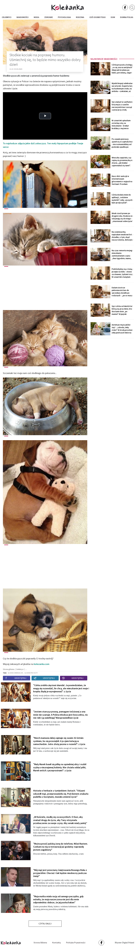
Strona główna (40, 942)
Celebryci (6, 17)
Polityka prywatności (75, 942)
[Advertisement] (112, 38)
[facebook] (125, 7)
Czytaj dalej (45, 923)
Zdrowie (48, 17)
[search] (132, 7)
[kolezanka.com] (67, 7)
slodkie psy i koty (31, 673)
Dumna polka (126, 17)
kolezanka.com (41, 664)
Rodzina (80, 17)
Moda (36, 17)
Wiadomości (22, 17)
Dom (113, 17)
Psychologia (64, 17)
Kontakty (56, 942)
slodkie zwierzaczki (15, 673)
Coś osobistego (97, 17)
